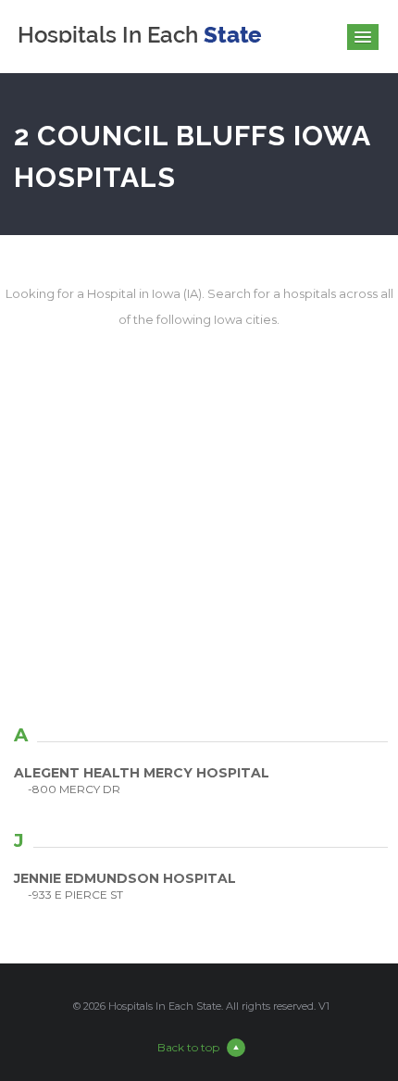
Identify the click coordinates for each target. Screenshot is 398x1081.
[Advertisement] (199, 547)
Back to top (188, 1047)
